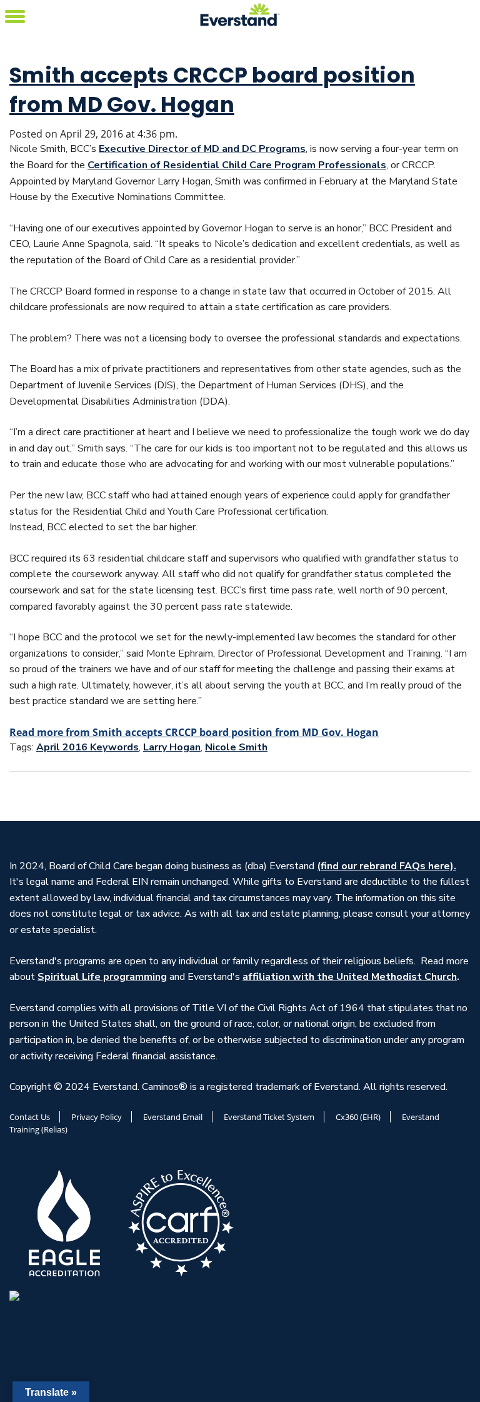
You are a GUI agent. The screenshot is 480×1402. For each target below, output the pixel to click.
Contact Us (29, 1116)
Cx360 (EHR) (358, 1116)
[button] (15, 14)
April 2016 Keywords (87, 747)
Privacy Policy (96, 1116)
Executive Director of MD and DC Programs (202, 149)
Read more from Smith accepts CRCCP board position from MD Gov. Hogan (194, 732)
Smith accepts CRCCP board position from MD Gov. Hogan (212, 90)
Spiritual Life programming (102, 977)
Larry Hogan (172, 747)
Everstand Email (172, 1116)
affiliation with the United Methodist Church (349, 977)
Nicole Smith (236, 747)
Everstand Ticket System (269, 1116)
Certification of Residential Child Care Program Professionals (237, 165)
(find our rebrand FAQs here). (386, 866)
